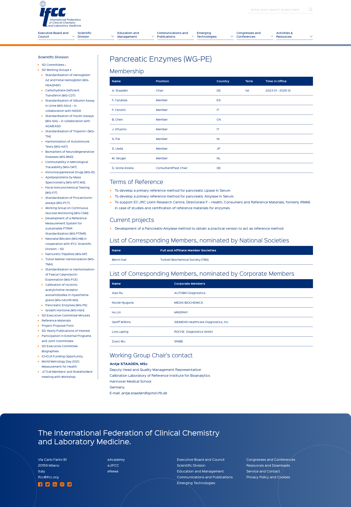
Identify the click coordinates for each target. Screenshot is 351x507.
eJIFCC (113, 465)
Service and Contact (263, 471)
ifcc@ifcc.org (48, 477)
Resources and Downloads (268, 465)
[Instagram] (62, 484)
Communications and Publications (205, 477)
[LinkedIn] (55, 484)
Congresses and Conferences (270, 459)
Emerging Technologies (196, 483)
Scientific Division (53, 57)
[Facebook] (40, 484)
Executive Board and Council (200, 459)
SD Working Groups (55, 70)
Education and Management (200, 471)
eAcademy (116, 459)
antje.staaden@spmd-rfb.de (144, 393)
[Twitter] (47, 484)
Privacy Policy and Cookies (268, 477)
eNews (112, 471)
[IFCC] (60, 14)
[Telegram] (69, 484)
